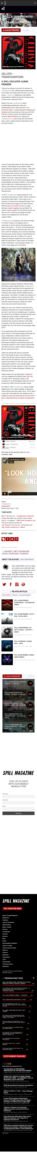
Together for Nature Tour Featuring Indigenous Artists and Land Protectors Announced (16, 1109)
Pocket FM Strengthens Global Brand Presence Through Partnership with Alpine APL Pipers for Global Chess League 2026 (17, 1100)
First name (5, 794)
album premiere (8, 551)
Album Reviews (6, 924)
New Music (14, 547)
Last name (5, 800)
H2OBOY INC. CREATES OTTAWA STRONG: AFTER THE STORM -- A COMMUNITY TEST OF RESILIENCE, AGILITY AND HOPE (18, 1078)
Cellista (17, 108)
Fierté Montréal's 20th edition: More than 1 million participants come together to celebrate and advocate (17, 1118)
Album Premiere (7, 547)
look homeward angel (24, 551)
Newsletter (5, 917)
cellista (15, 551)
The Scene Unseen (7, 964)
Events (4, 941)
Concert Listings (7, 945)
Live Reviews (6, 931)
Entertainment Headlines (9, 943)
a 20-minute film (16, 206)
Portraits (5, 936)
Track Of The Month (8, 922)
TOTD (4, 959)
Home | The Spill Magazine (10, 915)
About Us (5, 950)
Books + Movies (6, 927)
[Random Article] (5, 34)
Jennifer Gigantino (13, 208)
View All (30, 676)
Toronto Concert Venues (9, 948)
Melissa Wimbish (13, 116)
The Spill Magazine (17, 971)
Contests (5, 952)
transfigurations (24, 553)
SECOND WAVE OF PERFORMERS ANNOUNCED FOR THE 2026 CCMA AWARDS (17, 1070)
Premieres (5, 920)
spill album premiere (14, 553)
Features (4, 929)
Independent (6, 506)
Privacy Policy (6, 961)
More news (5, 1133)
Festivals (5, 934)
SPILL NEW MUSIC (27, 559)
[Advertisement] (18, 144)
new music (4, 553)
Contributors (6, 957)
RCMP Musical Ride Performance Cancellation (18, 1085)
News (4, 938)
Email (4, 806)
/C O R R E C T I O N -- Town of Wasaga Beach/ (18, 1092)
